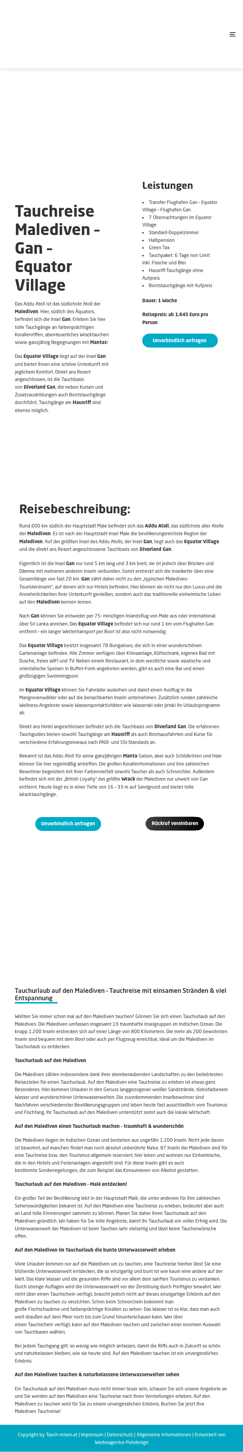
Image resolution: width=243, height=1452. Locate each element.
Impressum (92, 1434)
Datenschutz (120, 1434)
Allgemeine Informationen (164, 1434)
